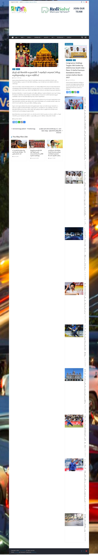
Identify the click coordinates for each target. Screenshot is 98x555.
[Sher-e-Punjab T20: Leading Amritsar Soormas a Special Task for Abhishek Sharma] (74, 485)
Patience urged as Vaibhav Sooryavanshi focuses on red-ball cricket (85, 432)
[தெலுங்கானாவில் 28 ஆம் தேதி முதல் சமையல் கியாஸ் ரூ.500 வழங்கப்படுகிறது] (37, 141)
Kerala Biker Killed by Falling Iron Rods (85, 523)
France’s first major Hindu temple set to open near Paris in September (85, 386)
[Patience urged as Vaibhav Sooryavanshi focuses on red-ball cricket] (74, 436)
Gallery (46, 37)
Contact (69, 37)
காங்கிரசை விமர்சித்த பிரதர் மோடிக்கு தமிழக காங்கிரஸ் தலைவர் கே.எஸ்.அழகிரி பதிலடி (54, 152)
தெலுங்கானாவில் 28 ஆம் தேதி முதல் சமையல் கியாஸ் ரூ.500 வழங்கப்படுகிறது (36, 152)
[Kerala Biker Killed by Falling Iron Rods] (74, 527)
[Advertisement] (49, 25)
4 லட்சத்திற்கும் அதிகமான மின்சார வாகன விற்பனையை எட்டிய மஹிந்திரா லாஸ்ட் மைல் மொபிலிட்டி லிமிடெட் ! (85, 249)
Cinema (29, 37)
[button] (18, 37)
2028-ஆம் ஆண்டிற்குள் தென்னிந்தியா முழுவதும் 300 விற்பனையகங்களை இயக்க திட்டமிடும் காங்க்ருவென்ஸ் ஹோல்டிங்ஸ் (85, 194)
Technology (60, 37)
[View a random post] (85, 37)
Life (52, 37)
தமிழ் (16, 37)
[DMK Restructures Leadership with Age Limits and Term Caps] (74, 303)
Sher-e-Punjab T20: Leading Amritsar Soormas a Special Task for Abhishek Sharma (85, 480)
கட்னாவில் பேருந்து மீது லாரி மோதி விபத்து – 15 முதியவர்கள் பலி (18, 152)
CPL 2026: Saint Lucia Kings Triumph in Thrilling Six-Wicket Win (85, 341)
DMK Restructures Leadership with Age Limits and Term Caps (85, 298)
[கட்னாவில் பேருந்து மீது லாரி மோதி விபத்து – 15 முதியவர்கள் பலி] (19, 141)
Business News (69, 60)
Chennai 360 (37, 37)
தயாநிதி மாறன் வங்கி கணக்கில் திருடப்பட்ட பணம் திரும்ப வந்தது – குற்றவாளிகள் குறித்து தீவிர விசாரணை (50, 130)
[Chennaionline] (12, 37)
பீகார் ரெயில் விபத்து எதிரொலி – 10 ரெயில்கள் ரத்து (24, 128)
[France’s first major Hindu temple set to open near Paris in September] (74, 391)
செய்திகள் (18, 69)
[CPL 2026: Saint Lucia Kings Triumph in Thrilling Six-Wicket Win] (74, 345)
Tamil (14, 69)
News (22, 37)
